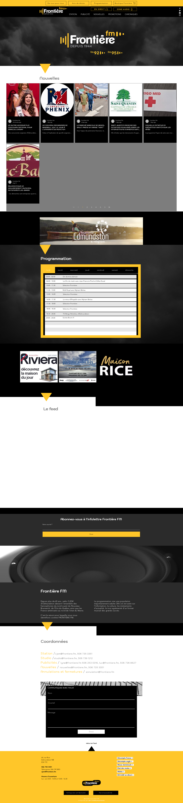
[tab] (49, 270)
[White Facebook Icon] (180, 8)
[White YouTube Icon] (180, 13)
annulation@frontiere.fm (100, 672)
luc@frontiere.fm (109, 662)
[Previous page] (78, 207)
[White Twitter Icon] (180, 11)
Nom (50, 693)
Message (51, 712)
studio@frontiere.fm (65, 658)
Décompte (121, 758)
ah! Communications (97, 800)
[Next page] (105, 207)
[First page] (74, 207)
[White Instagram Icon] (180, 15)
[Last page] (109, 207)
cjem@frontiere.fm (65, 653)
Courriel (51, 703)
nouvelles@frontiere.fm (73, 667)
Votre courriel (46, 524)
